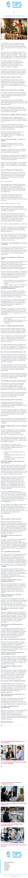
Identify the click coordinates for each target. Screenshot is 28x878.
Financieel (7, 865)
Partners (6, 870)
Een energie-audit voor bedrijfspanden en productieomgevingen (12, 824)
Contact (6, 868)
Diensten (6, 864)
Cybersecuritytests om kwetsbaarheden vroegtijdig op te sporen (11, 783)
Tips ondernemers (9, 862)
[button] (14, 11)
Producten (7, 867)
